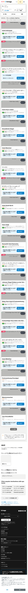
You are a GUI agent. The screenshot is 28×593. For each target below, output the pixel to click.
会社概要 (3, 550)
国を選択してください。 (6, 513)
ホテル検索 (3, 502)
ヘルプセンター (4, 564)
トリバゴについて (4, 529)
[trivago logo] (6, 2)
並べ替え (5, 14)
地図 (22, 14)
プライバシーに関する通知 (6, 552)
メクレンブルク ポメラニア (6, 503)
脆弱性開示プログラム (5, 558)
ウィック (16, 503)
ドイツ (15, 502)
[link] (16, 2)
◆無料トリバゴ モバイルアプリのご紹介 (9, 541)
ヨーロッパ (10, 502)
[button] (13, 6)
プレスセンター (4, 534)
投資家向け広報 (4, 533)
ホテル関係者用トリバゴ (6, 542)
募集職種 (3, 531)
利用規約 (3, 549)
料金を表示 (20, 37)
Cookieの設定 (4, 556)
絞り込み (13, 14)
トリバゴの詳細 (4, 566)
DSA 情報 (3, 554)
